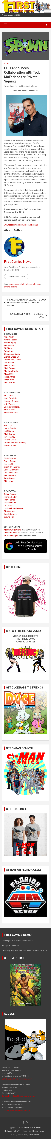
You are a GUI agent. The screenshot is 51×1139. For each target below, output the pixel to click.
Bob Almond (9, 351)
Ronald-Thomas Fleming (15, 442)
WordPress (34, 1134)
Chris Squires (10, 458)
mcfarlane (35, 284)
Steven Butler (10, 445)
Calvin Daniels (10, 494)
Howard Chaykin (11, 401)
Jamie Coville (10, 428)
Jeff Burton (9, 431)
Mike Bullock (9, 410)
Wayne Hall (9, 517)
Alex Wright (9, 337)
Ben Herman (9, 345)
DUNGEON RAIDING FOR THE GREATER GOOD (27, 315)
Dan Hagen (9, 362)
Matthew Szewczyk (12, 530)
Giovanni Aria (10, 502)
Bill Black (8, 348)
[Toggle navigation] (5, 25)
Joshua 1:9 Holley (12, 407)
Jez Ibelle (8, 505)
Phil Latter (8, 481)
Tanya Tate (9, 379)
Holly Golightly (10, 398)
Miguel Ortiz (9, 374)
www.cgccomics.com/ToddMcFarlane (21, 225)
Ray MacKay (9, 437)
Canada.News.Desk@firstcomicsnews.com (18, 1096)
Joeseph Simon (11, 472)
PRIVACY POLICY (12, 1131)
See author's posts (16, 276)
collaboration (25, 284)
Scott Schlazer (10, 514)
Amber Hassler (10, 340)
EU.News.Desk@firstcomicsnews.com (16, 1110)
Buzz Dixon (9, 395)
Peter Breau (9, 478)
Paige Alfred (9, 377)
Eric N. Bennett (10, 461)
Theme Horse (38, 1131)
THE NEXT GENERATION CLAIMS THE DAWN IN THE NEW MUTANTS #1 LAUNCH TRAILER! (26, 303)
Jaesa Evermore (11, 470)
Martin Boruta (10, 475)
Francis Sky (9, 464)
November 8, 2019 (12, 86)
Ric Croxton (9, 511)
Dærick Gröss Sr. (11, 357)
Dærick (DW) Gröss (12, 360)
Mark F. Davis (10, 365)
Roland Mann (10, 440)
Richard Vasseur (11, 532)
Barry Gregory (10, 342)
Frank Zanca (9, 500)
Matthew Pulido (11, 371)
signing (14, 287)
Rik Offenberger (11, 535)
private (7, 287)
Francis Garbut (10, 497)
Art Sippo (8, 425)
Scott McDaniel (11, 412)
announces (14, 284)
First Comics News (29, 86)
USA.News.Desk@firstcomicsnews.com (17, 1079)
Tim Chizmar (10, 382)
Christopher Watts (12, 354)
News (6, 63)
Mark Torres (9, 434)
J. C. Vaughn (9, 404)
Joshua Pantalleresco (14, 508)
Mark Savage (10, 368)
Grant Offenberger (12, 467)
